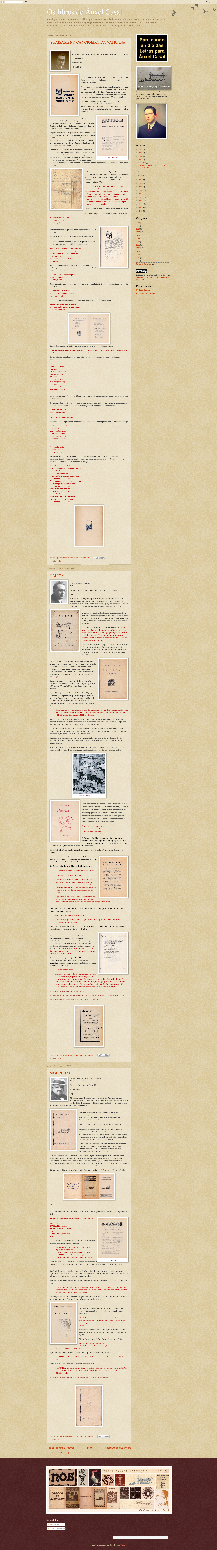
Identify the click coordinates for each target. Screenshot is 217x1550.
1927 (59, 561)
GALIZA (57, 575)
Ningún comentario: (87, 1055)
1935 (138, 258)
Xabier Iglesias (144, 290)
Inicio (89, 1448)
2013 (141, 208)
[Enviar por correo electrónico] (94, 558)
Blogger (123, 1545)
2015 (141, 201)
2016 (141, 197)
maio (143, 172)
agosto (143, 163)
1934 (59, 1059)
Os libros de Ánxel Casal (84, 12)
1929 (138, 238)
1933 (138, 251)
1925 (138, 226)
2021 (141, 180)
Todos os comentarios (57, 1529)
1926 (138, 229)
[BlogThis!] (97, 558)
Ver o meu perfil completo (145, 294)
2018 (141, 190)
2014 (141, 204)
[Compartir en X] (99, 558)
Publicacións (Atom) (65, 1453)
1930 (138, 242)
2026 (141, 149)
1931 (59, 1440)
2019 (141, 187)
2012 (141, 211)
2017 (141, 194)
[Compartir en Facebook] (101, 558)
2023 (141, 160)
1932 (138, 248)
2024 (141, 156)
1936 (138, 261)
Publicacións (54, 1525)
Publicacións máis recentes (60, 1448)
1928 (138, 235)
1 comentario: (85, 558)
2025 (141, 153)
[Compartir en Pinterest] (104, 558)
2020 (141, 183)
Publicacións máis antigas (118, 1448)
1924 (138, 223)
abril (142, 175)
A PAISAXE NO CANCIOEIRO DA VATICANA (88, 42)
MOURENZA (60, 1072)
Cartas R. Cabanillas (143, 264)
